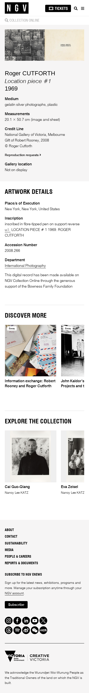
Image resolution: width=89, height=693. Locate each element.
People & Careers (18, 556)
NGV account (14, 593)
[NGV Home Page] (17, 8)
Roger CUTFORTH (30, 73)
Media (9, 550)
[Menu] (82, 8)
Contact (11, 536)
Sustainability (16, 543)
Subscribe (16, 605)
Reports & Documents (21, 563)
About (9, 530)
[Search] (76, 8)
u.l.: (7, 230)
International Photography (25, 266)
